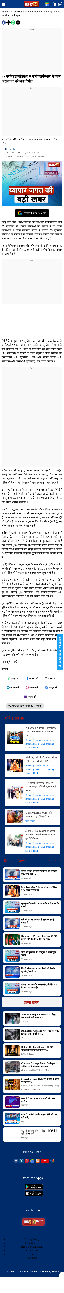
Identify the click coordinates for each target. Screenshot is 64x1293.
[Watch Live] (33, 1225)
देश (22, 1038)
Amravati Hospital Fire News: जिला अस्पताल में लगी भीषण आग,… (38, 1016)
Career (32, 1254)
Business (15, 11)
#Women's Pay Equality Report (25, 706)
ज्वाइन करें (15, 678)
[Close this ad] (61, 1274)
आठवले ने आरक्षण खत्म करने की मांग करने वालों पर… (38, 1100)
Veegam (56, 1271)
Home (5, 11)
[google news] (32, 1162)
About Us (32, 1257)
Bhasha (11, 149)
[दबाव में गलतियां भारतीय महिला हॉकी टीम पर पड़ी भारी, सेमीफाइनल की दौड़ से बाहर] (12, 1118)
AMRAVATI (26, 1021)
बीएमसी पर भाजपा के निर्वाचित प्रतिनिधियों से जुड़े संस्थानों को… (39, 1132)
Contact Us (32, 1250)
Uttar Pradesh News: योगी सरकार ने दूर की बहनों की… (38, 814)
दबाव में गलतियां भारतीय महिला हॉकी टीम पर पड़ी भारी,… (39, 1116)
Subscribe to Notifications (59, 650)
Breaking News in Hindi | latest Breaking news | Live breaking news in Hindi (39, 744)
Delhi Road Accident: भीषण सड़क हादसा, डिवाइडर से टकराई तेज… (40, 1032)
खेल (22, 1121)
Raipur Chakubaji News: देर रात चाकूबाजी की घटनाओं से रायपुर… (37, 1048)
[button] (3, 4)
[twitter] (21, 1162)
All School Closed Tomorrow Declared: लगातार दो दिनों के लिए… (40, 731)
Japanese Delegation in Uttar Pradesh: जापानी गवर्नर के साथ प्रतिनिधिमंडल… (40, 834)
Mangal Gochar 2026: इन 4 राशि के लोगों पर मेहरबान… (40, 1080)
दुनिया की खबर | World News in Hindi (35, 1070)
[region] (32, 51)
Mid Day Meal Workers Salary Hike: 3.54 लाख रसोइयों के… (41, 759)
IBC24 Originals (27, 1054)
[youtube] (27, 1162)
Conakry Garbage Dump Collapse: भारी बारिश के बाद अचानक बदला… (38, 1064)
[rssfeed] (37, 1162)
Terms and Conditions (32, 1246)
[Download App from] (34, 1188)
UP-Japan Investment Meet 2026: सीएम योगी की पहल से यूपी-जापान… (41, 786)
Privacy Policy (32, 1239)
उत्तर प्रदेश (30, 821)
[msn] (52, 1162)
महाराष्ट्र (24, 1105)
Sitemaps (44, 1161)
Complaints (31, 1243)
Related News (15, 860)
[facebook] (16, 1162)
